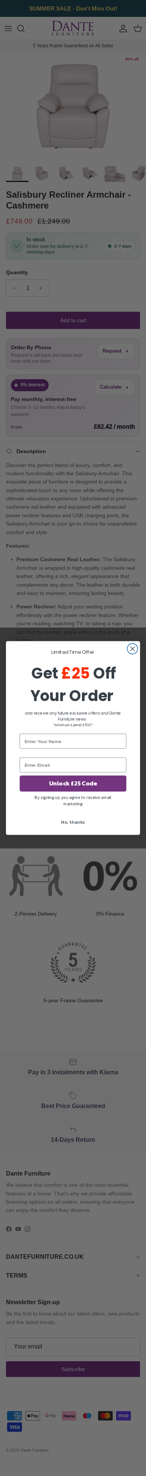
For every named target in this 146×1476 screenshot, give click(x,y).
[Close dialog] (132, 649)
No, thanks (73, 821)
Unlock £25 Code (73, 783)
